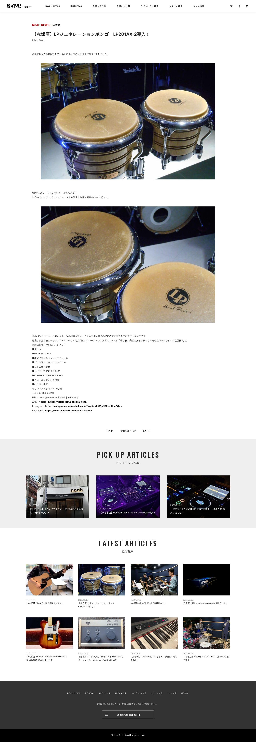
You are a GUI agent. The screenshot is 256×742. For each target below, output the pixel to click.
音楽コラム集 (99, 6)
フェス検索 (172, 693)
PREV (111, 430)
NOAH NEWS (52, 6)
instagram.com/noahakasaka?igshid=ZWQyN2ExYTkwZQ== (87, 406)
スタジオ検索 (156, 693)
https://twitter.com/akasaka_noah (67, 401)
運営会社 (185, 693)
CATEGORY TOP (128, 430)
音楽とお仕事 (121, 693)
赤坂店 (56, 25)
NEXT (145, 430)
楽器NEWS (76, 6)
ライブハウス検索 (138, 693)
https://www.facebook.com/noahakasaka (68, 410)
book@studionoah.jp (129, 714)
